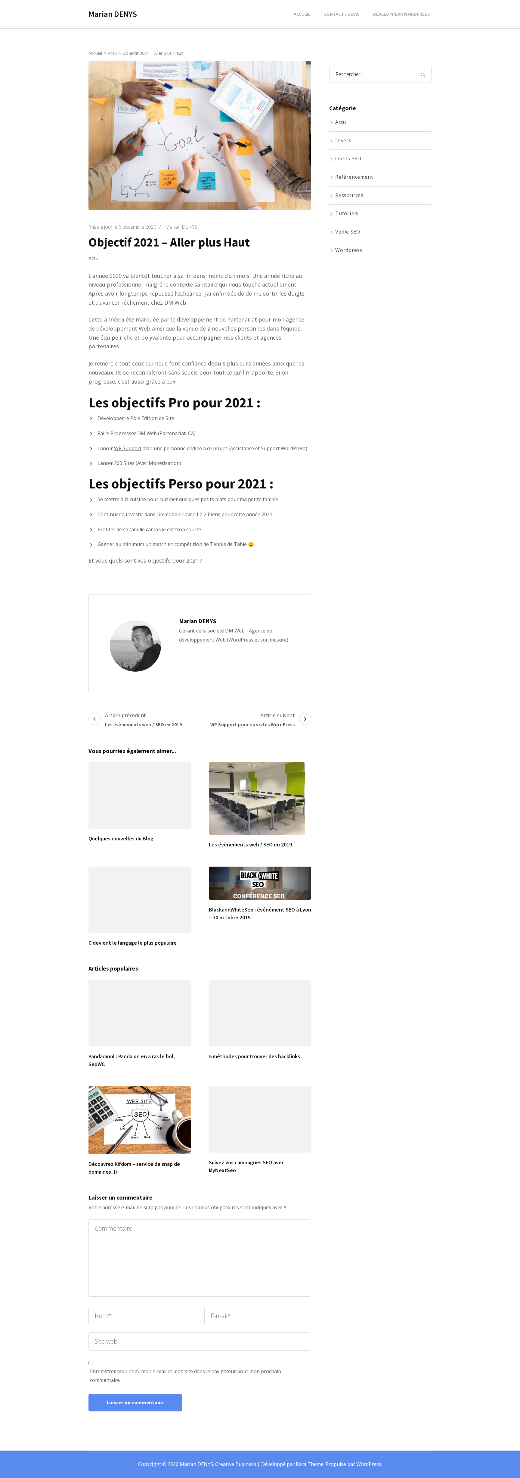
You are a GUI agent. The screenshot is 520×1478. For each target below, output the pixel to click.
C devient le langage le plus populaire (132, 942)
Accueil (302, 14)
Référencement (354, 177)
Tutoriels (346, 213)
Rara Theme (309, 1464)
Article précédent (143, 719)
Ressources (349, 195)
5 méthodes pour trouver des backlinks (254, 1056)
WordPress (368, 1464)
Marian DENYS (112, 14)
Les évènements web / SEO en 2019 (250, 844)
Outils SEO (348, 158)
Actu (93, 258)
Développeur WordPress (401, 14)
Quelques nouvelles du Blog (120, 838)
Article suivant (252, 719)
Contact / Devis (342, 14)
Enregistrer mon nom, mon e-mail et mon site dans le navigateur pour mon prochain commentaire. (185, 1376)
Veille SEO (347, 231)
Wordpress (348, 250)
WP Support (127, 448)
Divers (343, 140)
